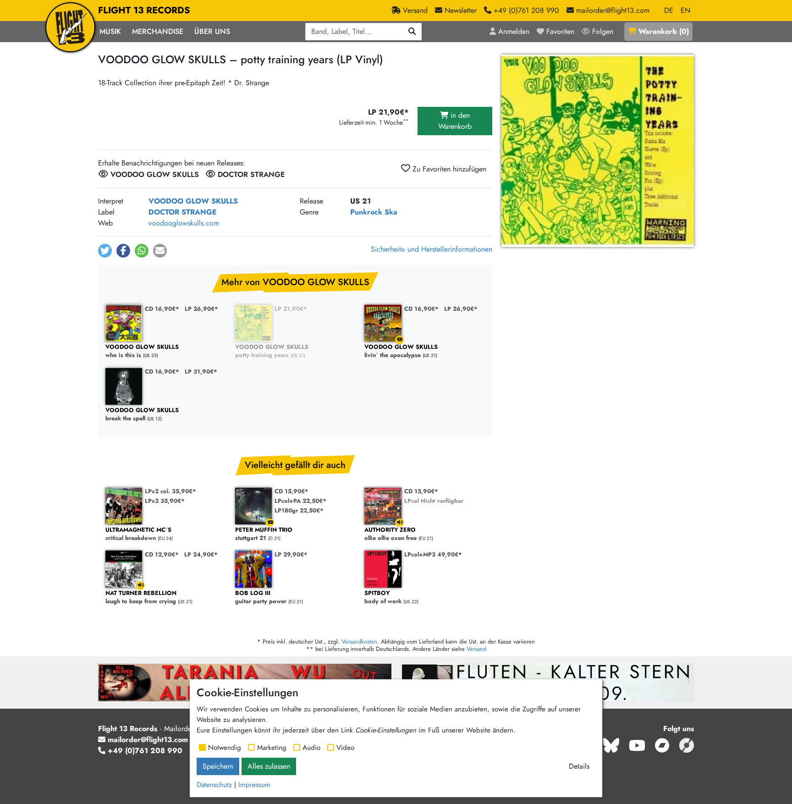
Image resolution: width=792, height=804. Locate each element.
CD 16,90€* (162, 308)
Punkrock (366, 212)
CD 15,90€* (291, 491)
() (663, 31)
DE (668, 10)
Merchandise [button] (157, 31)
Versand (476, 648)
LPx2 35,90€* (165, 500)
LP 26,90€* (201, 308)
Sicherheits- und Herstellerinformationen (431, 249)
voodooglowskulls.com (183, 223)
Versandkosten (359, 641)
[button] (105, 251)
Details (579, 766)
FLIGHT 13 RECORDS (144, 10)
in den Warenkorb (455, 121)
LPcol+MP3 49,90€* (433, 554)
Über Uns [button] (212, 31)
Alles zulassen (269, 766)
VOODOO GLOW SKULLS (193, 201)
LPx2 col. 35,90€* (170, 491)
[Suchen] (412, 31)
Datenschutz (214, 785)
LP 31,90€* (201, 371)
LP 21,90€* (291, 308)
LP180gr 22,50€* (299, 510)
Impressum (254, 785)
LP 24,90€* (201, 554)
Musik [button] (110, 31)
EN (685, 10)
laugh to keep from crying (140, 597)
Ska (391, 212)
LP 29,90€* (291, 554)
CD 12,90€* (162, 554)
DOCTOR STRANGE (182, 212)
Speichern (218, 766)
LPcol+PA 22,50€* (300, 500)
